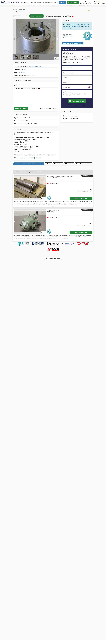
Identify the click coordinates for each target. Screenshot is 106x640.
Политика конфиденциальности (77, 105)
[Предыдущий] (14, 39)
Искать (63, 2)
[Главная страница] (13, 5)
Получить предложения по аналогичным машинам (76, 95)
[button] (103, 2)
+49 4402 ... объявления (71, 116)
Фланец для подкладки (35, 66)
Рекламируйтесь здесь (53, 258)
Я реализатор (68, 92)
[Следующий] (57, 39)
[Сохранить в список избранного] (89, 10)
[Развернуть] (53, 206)
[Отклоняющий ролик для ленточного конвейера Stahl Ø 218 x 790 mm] (30, 188)
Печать (49, 164)
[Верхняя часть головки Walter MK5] (30, 222)
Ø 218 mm (22, 72)
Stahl (25, 69)
